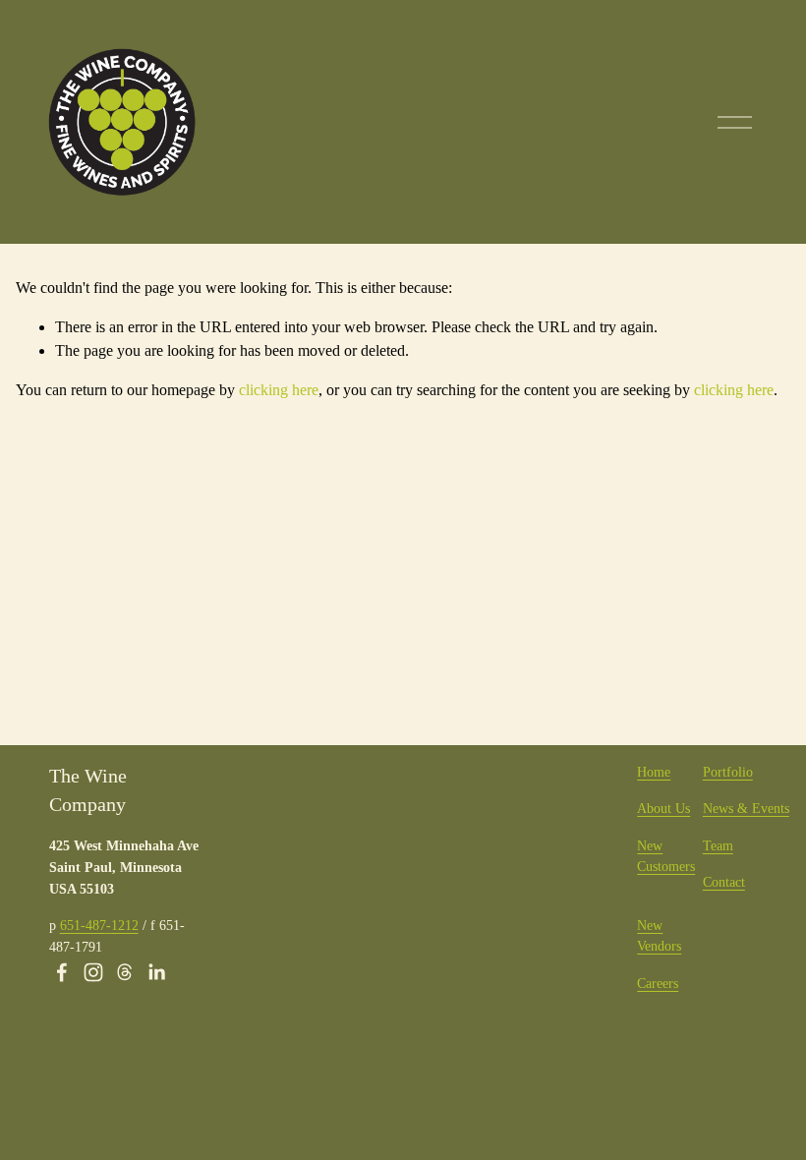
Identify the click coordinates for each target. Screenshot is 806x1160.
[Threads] (125, 972)
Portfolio (728, 772)
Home (653, 772)
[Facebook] (62, 972)
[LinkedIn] (156, 972)
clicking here (278, 389)
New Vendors (659, 936)
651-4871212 (99, 925)
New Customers (666, 856)
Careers (657, 983)
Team (718, 845)
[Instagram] (93, 972)
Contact (724, 882)
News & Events (746, 808)
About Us (663, 808)
